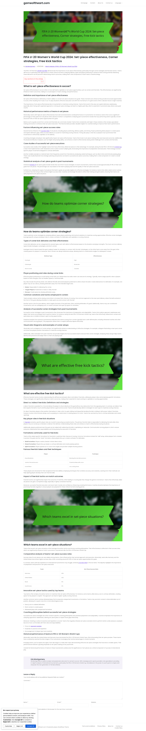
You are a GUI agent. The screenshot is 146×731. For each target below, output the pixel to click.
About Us (110, 726)
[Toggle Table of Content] (41, 81)
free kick (27, 422)
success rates (45, 131)
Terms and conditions (88, 726)
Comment (27, 680)
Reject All (19, 726)
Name (26, 702)
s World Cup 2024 (42, 71)
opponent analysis (36, 626)
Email (59, 702)
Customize (8, 726)
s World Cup (117, 147)
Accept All (30, 726)
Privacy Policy (101, 726)
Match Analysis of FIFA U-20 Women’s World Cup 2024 (61, 66)
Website (93, 702)
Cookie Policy (118, 728)
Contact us (119, 726)
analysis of (33, 165)
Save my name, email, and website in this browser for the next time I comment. (48, 709)
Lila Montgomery (30, 66)
